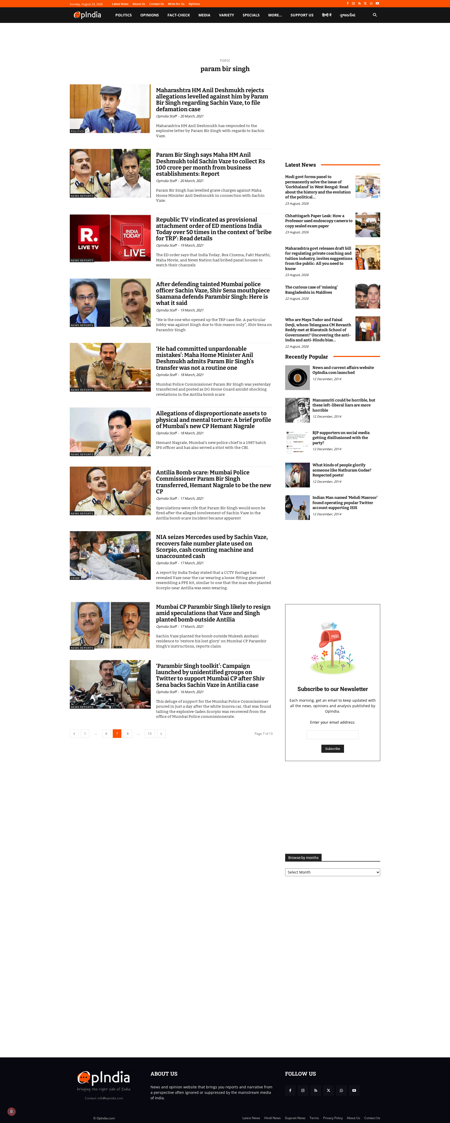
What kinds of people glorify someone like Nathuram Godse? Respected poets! (341, 470)
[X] (365, 4)
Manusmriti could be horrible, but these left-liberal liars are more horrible (343, 405)
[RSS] (359, 4)
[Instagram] (354, 4)
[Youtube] (377, 4)
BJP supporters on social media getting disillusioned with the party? (341, 437)
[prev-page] (74, 733)
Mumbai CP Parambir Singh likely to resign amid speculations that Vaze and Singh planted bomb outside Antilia (213, 613)
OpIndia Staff (166, 116)
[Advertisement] (332, 807)
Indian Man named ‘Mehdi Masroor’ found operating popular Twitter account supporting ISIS (345, 502)
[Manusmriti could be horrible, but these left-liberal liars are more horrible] (297, 410)
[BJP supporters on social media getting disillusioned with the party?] (297, 442)
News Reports (82, 196)
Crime (75, 578)
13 (150, 733)
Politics (77, 131)
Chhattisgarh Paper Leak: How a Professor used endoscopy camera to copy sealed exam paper (319, 221)
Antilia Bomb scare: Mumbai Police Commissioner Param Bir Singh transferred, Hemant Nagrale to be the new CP (213, 482)
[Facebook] (348, 4)
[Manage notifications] (11, 1111)
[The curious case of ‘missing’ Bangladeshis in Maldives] (367, 296)
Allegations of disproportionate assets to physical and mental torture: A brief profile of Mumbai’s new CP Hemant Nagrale (213, 419)
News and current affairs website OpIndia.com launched (343, 370)
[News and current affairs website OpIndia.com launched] (297, 377)
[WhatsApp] (371, 4)
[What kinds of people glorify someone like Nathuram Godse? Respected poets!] (297, 475)
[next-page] (161, 733)
